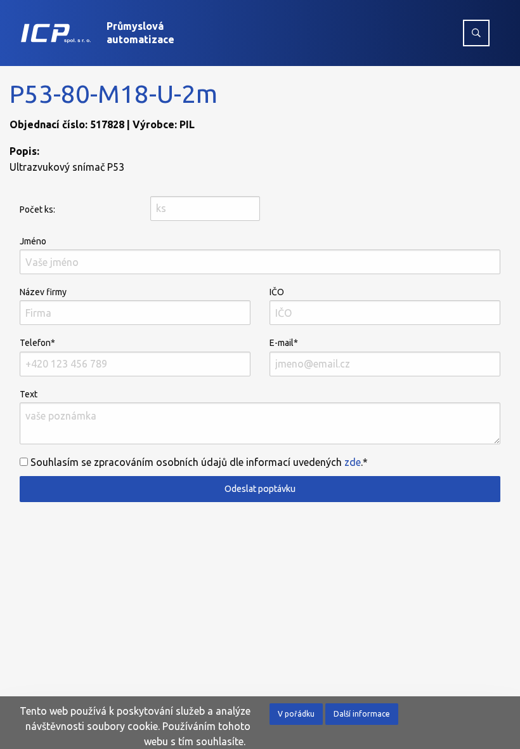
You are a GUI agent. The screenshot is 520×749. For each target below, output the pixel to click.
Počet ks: (37, 209)
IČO (277, 292)
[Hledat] (476, 33)
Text (28, 394)
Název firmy (43, 292)
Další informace (362, 714)
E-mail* (284, 343)
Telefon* (37, 343)
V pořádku (296, 714)
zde (352, 462)
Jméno (33, 241)
